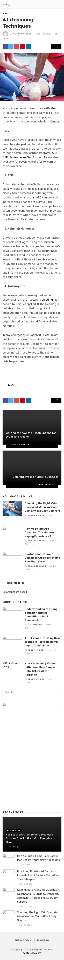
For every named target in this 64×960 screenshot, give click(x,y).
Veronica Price (22, 34)
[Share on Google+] (16, 46)
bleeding (47, 299)
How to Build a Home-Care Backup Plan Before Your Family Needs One (38, 857)
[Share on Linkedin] (28, 46)
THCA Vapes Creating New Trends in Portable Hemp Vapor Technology (42, 641)
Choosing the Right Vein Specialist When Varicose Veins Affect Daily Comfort (42, 507)
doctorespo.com (32, 953)
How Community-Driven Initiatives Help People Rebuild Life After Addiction (40, 669)
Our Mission (41, 940)
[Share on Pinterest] (22, 46)
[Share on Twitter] (10, 46)
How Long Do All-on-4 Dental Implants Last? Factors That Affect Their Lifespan (38, 875)
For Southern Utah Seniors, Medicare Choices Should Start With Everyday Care (29, 838)
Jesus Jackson (37, 566)
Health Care (13, 830)
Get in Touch (23, 940)
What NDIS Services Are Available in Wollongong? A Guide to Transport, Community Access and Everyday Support (38, 895)
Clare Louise (36, 650)
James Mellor (36, 515)
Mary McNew (35, 625)
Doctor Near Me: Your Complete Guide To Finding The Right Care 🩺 (42, 557)
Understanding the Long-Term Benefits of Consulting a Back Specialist (42, 614)
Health (6, 14)
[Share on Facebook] (5, 46)
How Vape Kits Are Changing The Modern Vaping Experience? (39, 532)
